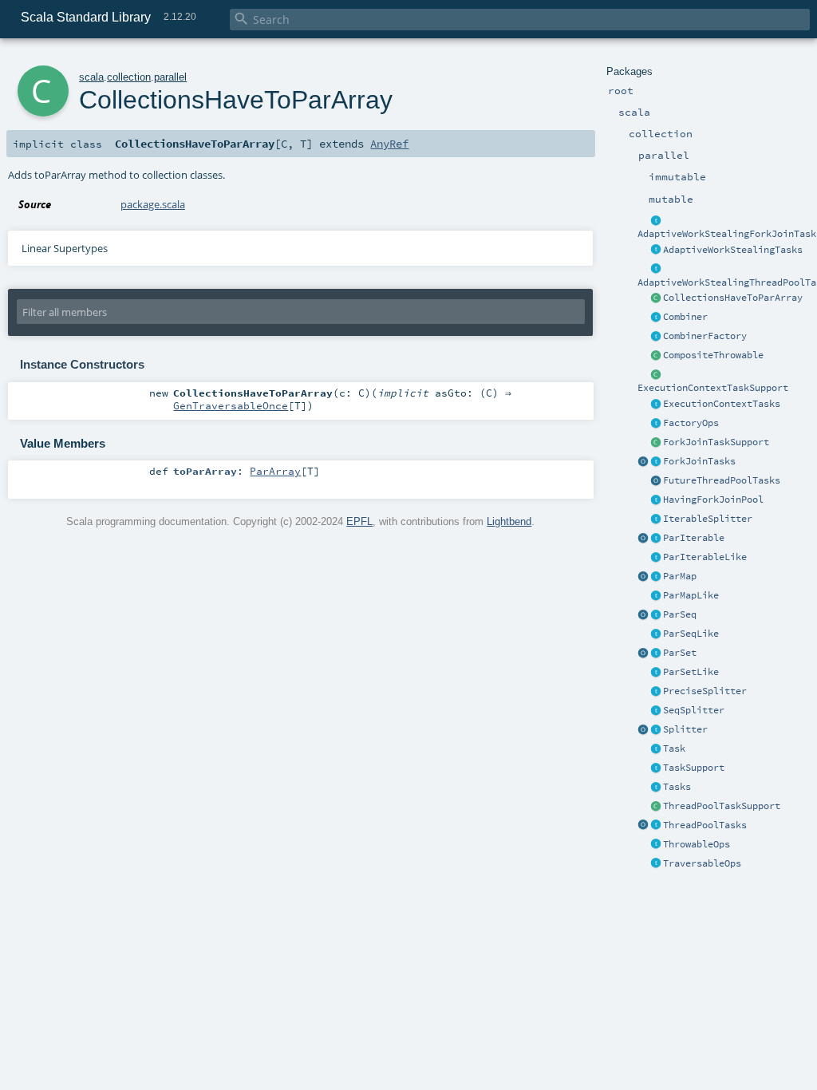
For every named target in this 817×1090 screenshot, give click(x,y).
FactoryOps (691, 422)
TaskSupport (693, 767)
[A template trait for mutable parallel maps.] (655, 596)
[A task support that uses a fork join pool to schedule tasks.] (655, 442)
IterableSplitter (707, 518)
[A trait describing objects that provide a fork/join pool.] (655, 500)
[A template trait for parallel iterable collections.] (655, 538)
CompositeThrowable (713, 355)
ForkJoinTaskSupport (716, 442)
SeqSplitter (693, 710)
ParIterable (693, 537)
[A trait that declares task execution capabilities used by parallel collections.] (655, 787)
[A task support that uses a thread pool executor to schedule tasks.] (655, 806)
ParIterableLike (705, 557)
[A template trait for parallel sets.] (655, 653)
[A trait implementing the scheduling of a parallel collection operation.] (655, 768)
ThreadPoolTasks (705, 825)
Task (674, 748)
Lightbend (509, 521)
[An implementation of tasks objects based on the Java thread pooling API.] (655, 825)
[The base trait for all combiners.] (655, 317)
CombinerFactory (705, 336)
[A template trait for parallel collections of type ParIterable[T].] (655, 557)
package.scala (152, 204)
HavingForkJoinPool (713, 499)
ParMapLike (691, 595)
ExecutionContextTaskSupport (712, 387)
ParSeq (680, 614)
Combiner (685, 316)
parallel (170, 77)
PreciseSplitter (705, 691)
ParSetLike (691, 671)
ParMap (680, 576)
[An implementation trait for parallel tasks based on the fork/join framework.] (655, 462)
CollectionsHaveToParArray (733, 297)
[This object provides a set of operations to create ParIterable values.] (643, 538)
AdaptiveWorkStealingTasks (733, 249)
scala (91, 77)
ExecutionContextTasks (721, 403)
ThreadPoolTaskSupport (721, 806)
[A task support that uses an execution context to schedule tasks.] (655, 375)
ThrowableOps (696, 844)
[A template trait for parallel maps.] (655, 577)
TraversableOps (702, 863)
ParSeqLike (691, 633)
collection (129, 77)
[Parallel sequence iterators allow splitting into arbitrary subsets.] (655, 711)
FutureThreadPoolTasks (721, 480)
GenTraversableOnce (230, 405)
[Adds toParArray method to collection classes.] (655, 298)
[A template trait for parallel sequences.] (655, 615)
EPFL (359, 521)
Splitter (685, 729)
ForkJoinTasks (699, 461)
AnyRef (389, 143)
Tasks (677, 786)
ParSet (680, 652)
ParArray (275, 470)
